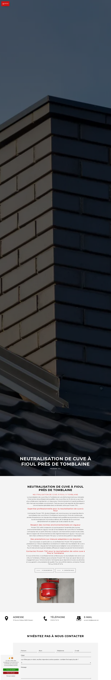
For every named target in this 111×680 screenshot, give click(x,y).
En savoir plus (47, 570)
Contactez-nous (69, 570)
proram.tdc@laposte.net (91, 620)
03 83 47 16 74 (54, 620)
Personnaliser (10, 676)
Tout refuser (11, 673)
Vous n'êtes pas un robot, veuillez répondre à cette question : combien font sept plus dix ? (49, 659)
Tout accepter (11, 669)
